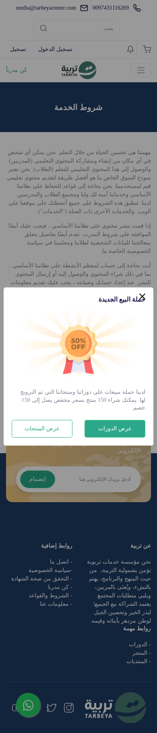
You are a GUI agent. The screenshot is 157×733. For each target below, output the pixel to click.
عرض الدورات (115, 429)
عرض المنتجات (42, 429)
